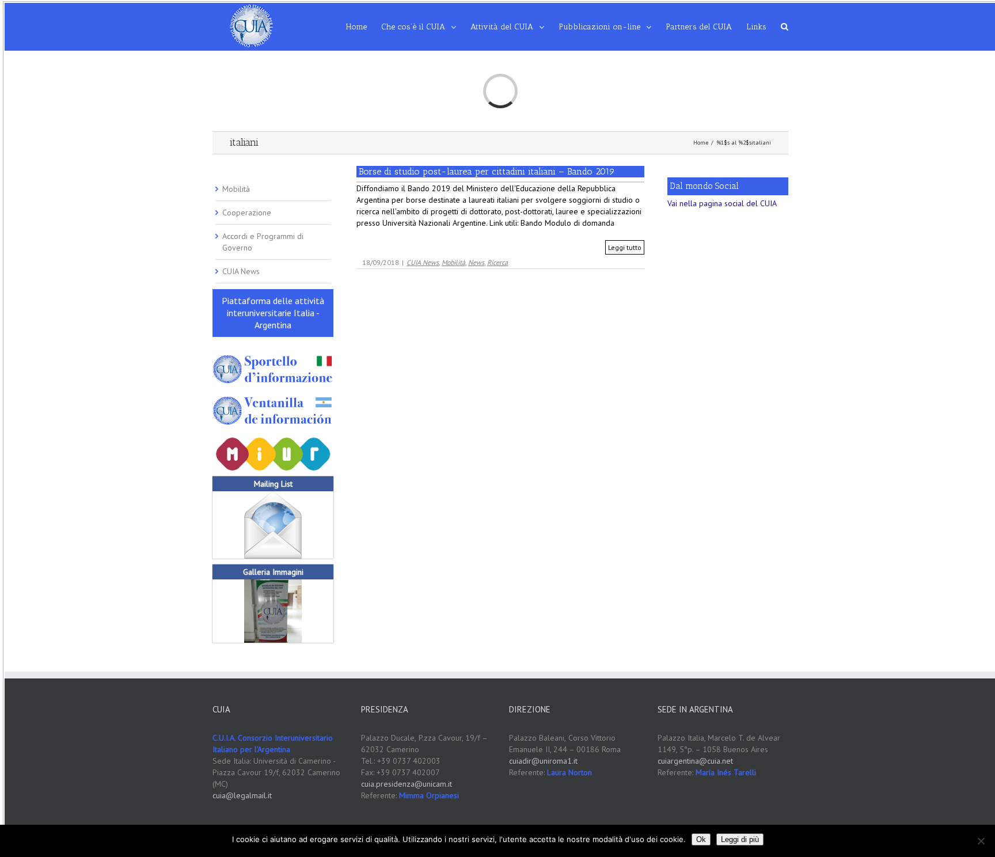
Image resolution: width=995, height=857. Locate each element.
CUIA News (423, 262)
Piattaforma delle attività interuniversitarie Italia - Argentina (273, 313)
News (476, 262)
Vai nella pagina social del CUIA (722, 203)
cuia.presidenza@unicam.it (406, 784)
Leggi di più (740, 839)
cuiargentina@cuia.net (695, 761)
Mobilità (453, 262)
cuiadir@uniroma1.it (543, 761)
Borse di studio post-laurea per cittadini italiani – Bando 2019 (487, 171)
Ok (701, 839)
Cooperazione (246, 212)
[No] (980, 841)
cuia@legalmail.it (242, 795)
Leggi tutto (624, 247)
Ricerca (497, 262)
